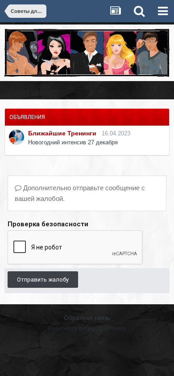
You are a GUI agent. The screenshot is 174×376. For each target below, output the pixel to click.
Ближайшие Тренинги (62, 133)
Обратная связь (87, 317)
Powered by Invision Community (87, 328)
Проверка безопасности (48, 224)
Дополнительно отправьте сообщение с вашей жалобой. (80, 193)
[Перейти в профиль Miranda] (16, 137)
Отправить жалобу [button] (43, 279)
